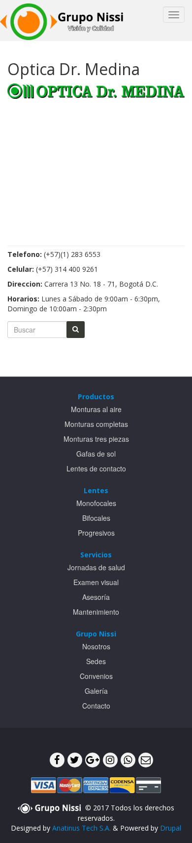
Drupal (170, 828)
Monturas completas (96, 424)
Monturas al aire (96, 409)
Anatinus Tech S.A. (81, 828)
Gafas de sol (96, 454)
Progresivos (96, 533)
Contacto (96, 706)
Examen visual (96, 582)
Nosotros (96, 646)
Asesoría (96, 597)
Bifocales (96, 518)
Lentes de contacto (96, 468)
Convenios (96, 676)
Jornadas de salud (96, 567)
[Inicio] (61, 21)
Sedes (96, 661)
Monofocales (96, 503)
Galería (96, 691)
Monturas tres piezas (96, 439)
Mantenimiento (96, 612)
